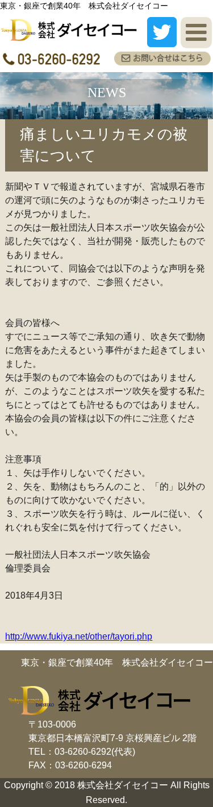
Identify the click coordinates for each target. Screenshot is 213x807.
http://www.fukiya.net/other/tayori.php (78, 636)
